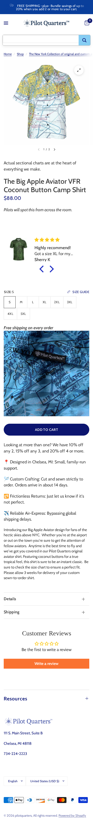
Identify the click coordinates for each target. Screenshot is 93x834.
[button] (42, 269)
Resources (15, 699)
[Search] (84, 40)
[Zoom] (79, 70)
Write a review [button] (46, 663)
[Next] (54, 149)
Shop (20, 54)
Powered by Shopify (72, 815)
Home (8, 54)
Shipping (12, 612)
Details (10, 598)
